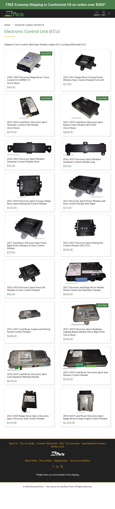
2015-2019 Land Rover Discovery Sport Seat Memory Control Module (85, 373)
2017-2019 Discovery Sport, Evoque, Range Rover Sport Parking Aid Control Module (29, 202)
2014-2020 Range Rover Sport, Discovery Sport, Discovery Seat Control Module (28, 417)
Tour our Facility (27, 443)
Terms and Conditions (80, 460)
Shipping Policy (61, 460)
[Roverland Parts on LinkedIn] (57, 467)
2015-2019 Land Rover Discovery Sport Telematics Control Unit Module (27, 123)
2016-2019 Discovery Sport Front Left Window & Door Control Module (26, 288)
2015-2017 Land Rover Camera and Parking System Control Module (28, 330)
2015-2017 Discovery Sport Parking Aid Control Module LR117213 (83, 244)
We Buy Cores (57, 446)
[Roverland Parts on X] (61, 467)
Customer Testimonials (47, 443)
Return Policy (31, 460)
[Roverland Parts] (47, 13)
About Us (13, 443)
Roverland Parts (37, 487)
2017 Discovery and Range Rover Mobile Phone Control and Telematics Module (83, 288)
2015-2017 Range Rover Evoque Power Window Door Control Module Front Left (83, 78)
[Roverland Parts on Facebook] (53, 467)
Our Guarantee (73, 443)
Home (7, 25)
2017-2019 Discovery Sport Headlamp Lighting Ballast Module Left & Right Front (84, 330)
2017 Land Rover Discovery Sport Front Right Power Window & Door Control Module (26, 245)
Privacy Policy (45, 460)
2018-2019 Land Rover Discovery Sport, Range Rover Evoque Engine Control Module (85, 417)
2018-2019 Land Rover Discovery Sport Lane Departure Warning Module (27, 375)
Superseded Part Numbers (94, 443)
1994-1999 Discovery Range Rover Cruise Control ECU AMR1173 (28, 78)
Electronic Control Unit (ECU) (29, 25)
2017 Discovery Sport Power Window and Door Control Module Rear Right (84, 202)
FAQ (62, 443)
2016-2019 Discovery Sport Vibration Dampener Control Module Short (26, 160)
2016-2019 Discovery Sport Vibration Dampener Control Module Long (82, 160)
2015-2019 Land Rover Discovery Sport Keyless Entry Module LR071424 (83, 123)
